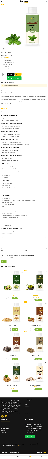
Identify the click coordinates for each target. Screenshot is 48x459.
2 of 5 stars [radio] (8, 233)
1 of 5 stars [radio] (7, 233)
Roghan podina (21, 101)
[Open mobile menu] (1, 1)
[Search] (43, 1)
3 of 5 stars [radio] (9, 233)
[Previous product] (44, 52)
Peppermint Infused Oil (23, 96)
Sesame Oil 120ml (12, 325)
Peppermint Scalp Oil (36, 99)
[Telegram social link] (10, 103)
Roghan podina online (29, 101)
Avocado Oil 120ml (12, 293)
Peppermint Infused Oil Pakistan (35, 96)
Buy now (18, 74)
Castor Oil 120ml (12, 355)
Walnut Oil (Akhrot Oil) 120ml (12, 385)
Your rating (3, 233)
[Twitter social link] (6, 103)
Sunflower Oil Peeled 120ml (35, 385)
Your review (3, 236)
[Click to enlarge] (3, 48)
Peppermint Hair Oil (14, 96)
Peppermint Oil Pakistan (26, 99)
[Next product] (46, 52)
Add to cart (10, 74)
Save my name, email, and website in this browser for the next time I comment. (18, 255)
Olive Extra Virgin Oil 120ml (35, 293)
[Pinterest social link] (7, 103)
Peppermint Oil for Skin (6, 99)
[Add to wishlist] (22, 271)
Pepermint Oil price (5, 96)
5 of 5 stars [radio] (11, 233)
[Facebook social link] (4, 103)
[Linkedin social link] (9, 103)
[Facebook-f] (2, 416)
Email (26, 250)
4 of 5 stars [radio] (10, 233)
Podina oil (15, 101)
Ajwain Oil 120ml (35, 355)
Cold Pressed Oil (8, 52)
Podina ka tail (9, 101)
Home (2, 52)
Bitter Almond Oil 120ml (35, 325)
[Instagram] (6, 416)
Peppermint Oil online (15, 99)
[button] (15, 298)
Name (2, 250)
